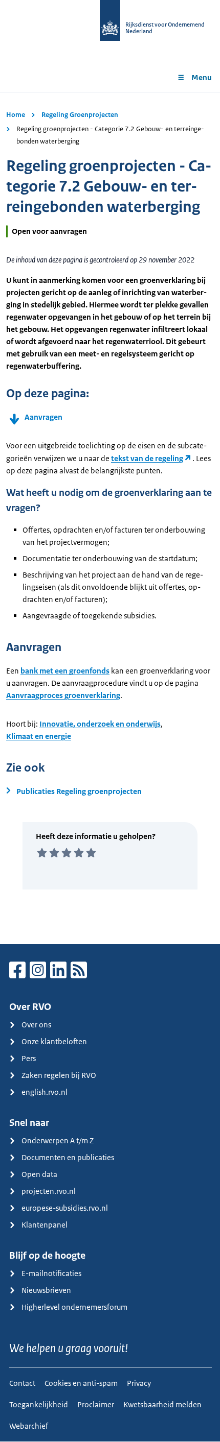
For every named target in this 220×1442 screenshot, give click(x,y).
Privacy (139, 1383)
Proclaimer (95, 1404)
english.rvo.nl (44, 1092)
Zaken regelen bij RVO (58, 1075)
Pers (28, 1058)
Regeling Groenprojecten (79, 114)
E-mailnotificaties (51, 1273)
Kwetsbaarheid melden (162, 1404)
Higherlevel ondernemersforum (74, 1307)
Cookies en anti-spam (81, 1383)
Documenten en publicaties (67, 1157)
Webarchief (28, 1426)
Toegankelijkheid (38, 1404)
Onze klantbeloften (54, 1041)
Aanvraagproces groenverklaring (63, 695)
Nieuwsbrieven (46, 1290)
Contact (22, 1383)
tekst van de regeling (147, 458)
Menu (201, 77)
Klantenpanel (44, 1225)
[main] (110, 518)
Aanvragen (43, 417)
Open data (39, 1174)
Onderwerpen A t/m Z (57, 1140)
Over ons (36, 1024)
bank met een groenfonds (64, 671)
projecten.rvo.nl (48, 1191)
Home (15, 114)
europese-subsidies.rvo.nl (64, 1208)
